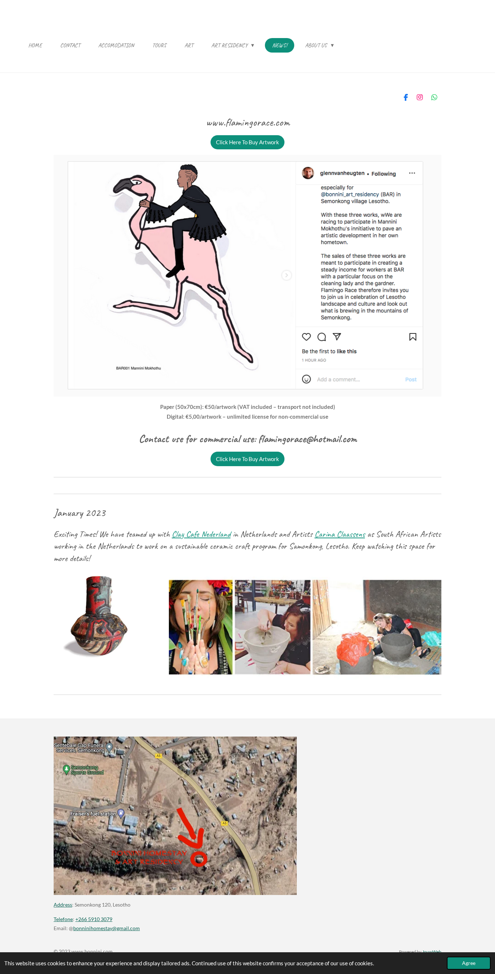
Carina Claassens (340, 534)
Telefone (63, 919)
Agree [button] (468, 963)
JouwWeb (431, 951)
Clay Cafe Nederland (201, 534)
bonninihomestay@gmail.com (106, 928)
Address (63, 905)
